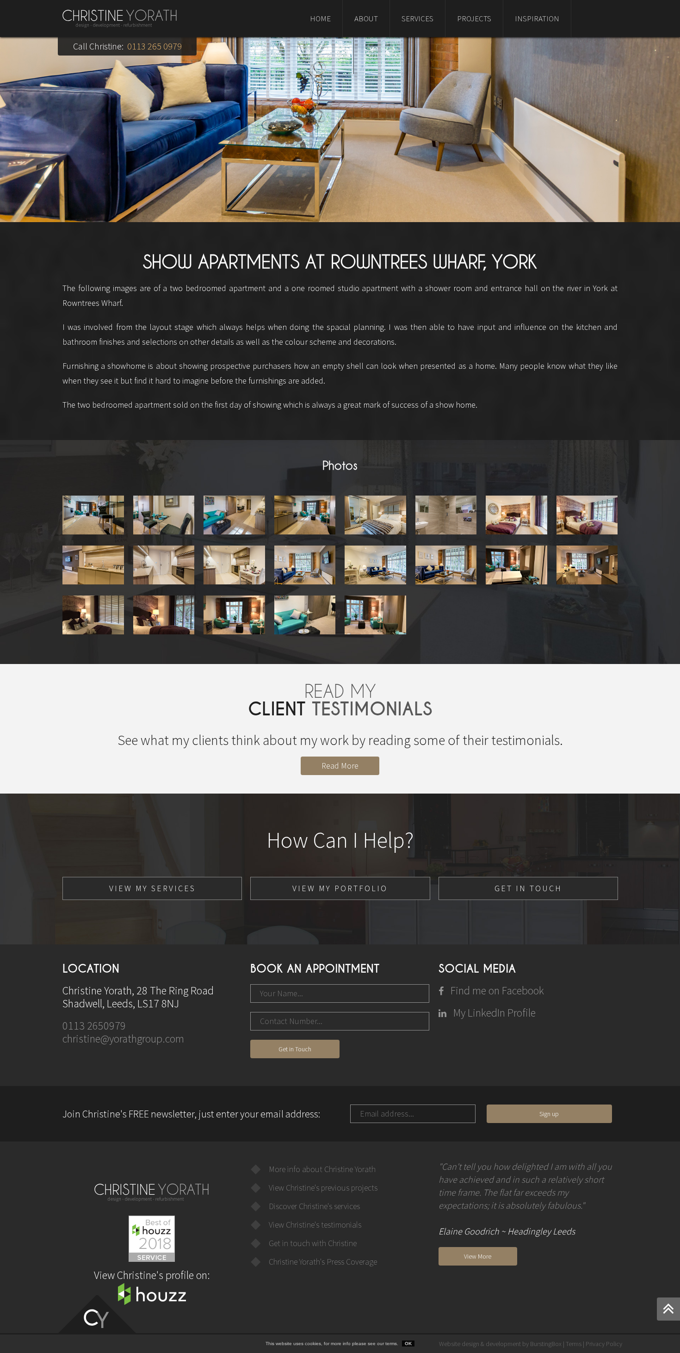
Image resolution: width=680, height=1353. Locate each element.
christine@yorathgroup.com (123, 1038)
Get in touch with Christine (313, 1243)
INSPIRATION (537, 18)
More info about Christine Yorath (322, 1169)
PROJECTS (474, 18)
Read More (340, 765)
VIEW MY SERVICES (152, 888)
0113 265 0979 (154, 46)
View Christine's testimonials (315, 1224)
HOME (320, 18)
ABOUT (366, 18)
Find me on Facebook (496, 990)
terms (391, 1343)
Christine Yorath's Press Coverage (323, 1261)
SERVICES (417, 18)
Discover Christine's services (314, 1206)
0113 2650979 (94, 1025)
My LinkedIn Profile (493, 1012)
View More (477, 1256)
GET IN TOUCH (528, 888)
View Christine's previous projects (323, 1187)
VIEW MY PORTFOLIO (340, 888)
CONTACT (326, 55)
